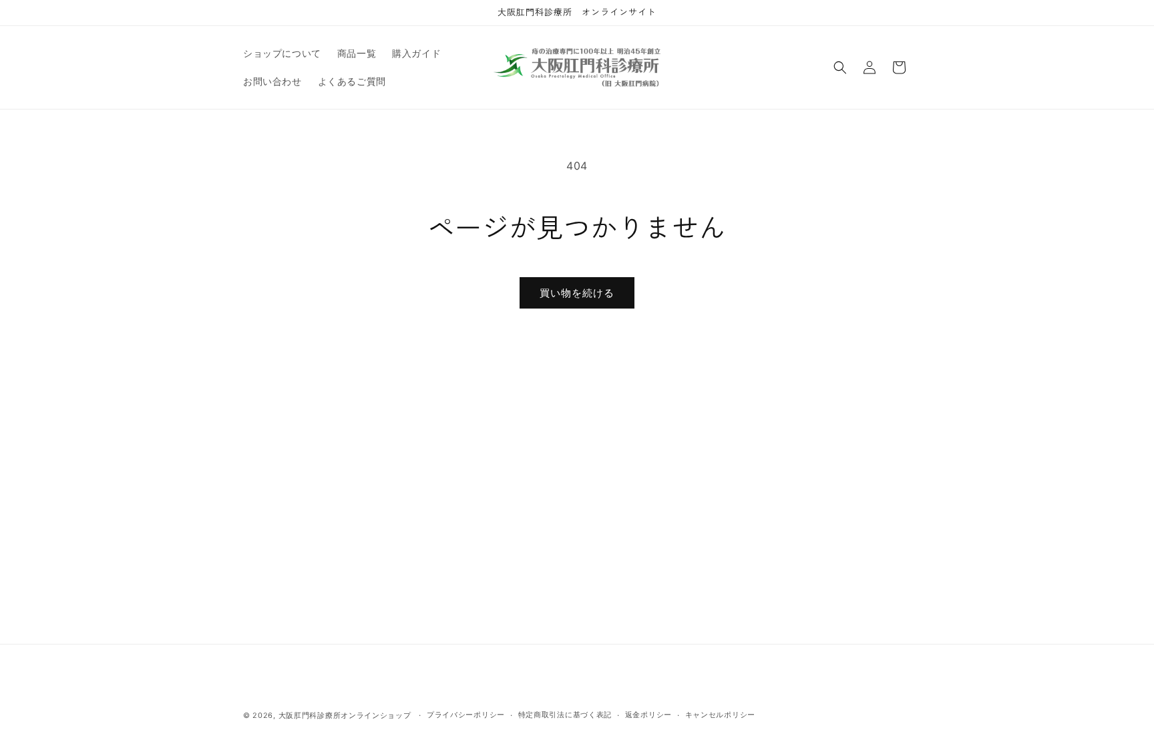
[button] (840, 67)
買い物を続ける (577, 293)
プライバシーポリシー (466, 714)
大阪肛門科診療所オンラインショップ (344, 715)
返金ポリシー (648, 714)
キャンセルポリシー (720, 714)
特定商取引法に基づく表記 (565, 714)
